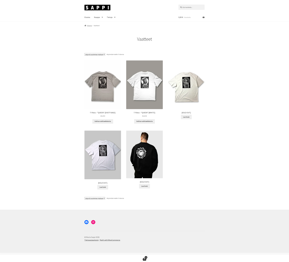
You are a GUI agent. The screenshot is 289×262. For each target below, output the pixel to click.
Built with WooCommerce (110, 240)
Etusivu (87, 17)
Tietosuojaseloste (91, 240)
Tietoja (109, 17)
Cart (143, 256)
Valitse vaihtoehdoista (103, 121)
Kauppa (97, 17)
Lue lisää (186, 117)
